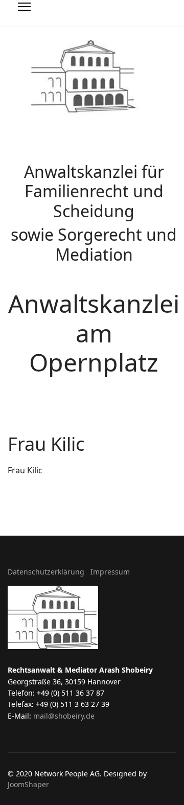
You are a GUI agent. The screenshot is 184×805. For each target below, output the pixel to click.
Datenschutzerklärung (46, 572)
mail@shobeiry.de (64, 716)
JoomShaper (28, 784)
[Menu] (24, 15)
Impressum (110, 572)
